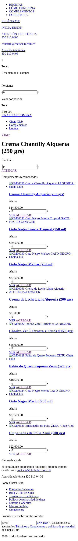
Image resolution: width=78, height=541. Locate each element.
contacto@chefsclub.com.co (18, 43)
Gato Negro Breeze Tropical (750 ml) (37, 229)
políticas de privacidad (61, 526)
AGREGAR (9, 170)
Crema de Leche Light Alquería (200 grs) (41, 299)
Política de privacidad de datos (27, 499)
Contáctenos (16, 509)
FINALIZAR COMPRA (17, 115)
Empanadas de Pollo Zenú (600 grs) (37, 433)
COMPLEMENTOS (21, 11)
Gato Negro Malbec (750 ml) (31, 264)
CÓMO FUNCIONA (22, 8)
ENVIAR (42, 522)
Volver (5, 134)
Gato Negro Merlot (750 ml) (30, 401)
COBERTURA (18, 14)
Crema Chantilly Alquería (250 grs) (36, 194)
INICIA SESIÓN (12, 27)
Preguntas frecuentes (21, 489)
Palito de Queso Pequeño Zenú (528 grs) (40, 366)
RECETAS (16, 4)
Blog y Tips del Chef (21, 492)
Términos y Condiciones (23, 496)
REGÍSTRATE (11, 21)
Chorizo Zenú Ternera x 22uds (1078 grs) (41, 331)
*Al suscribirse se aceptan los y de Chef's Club (38, 526)
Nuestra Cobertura (20, 502)
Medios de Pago (18, 506)
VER (12, 215)
